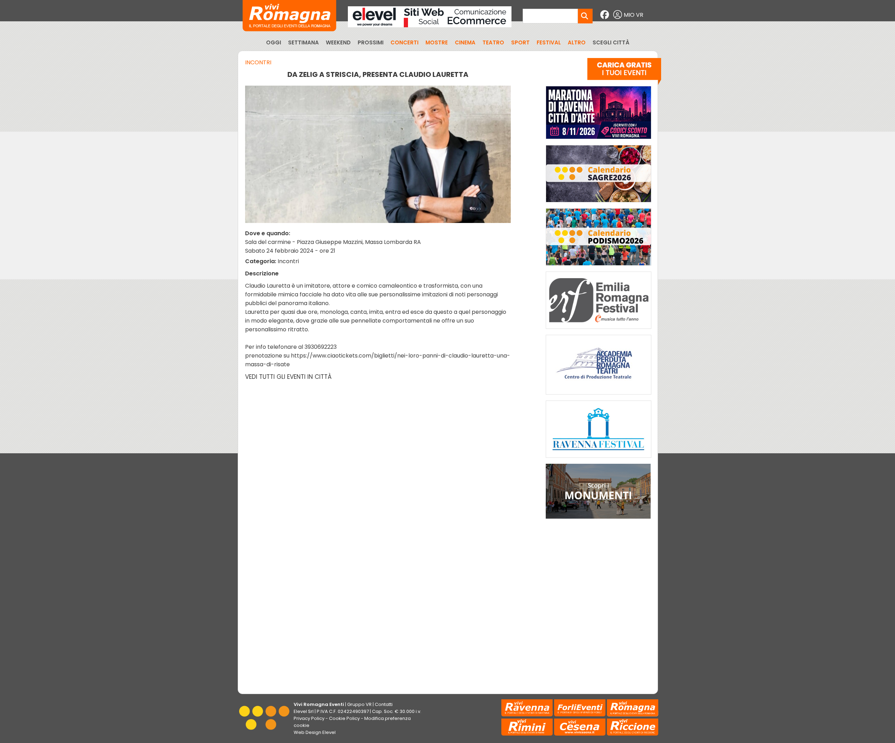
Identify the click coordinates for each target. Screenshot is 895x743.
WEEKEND (338, 42)
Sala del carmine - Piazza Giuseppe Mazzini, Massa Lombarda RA (333, 242)
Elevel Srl (304, 711)
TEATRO (493, 42)
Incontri (258, 62)
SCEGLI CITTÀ (611, 42)
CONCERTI (404, 42)
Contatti (384, 704)
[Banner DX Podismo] (598, 267)
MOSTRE (436, 42)
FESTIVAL (549, 42)
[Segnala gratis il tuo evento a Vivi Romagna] (624, 73)
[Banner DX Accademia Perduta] (598, 396)
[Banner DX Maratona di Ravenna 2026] (598, 141)
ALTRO (577, 42)
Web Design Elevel (315, 732)
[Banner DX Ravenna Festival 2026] (598, 459)
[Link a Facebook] (605, 14)
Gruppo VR (359, 704)
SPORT (520, 42)
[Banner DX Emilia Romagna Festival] (598, 330)
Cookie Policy (344, 718)
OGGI (273, 42)
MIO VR (633, 15)
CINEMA (465, 42)
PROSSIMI (371, 42)
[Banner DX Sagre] (598, 204)
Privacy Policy (309, 718)
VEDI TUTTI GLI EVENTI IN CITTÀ (288, 377)
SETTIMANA (303, 42)
